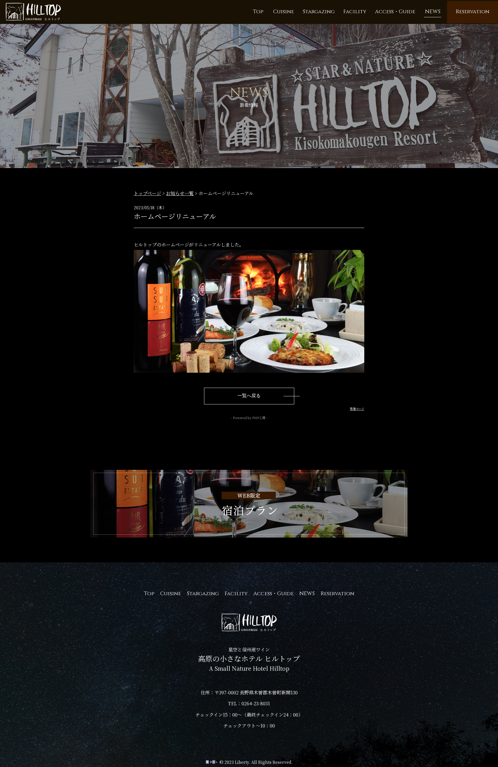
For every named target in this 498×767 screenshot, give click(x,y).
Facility (236, 593)
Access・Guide (273, 593)
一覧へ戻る (249, 396)
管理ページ (357, 408)
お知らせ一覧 (180, 193)
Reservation (337, 593)
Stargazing (203, 593)
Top (149, 593)
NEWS (307, 593)
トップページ (147, 193)
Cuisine (170, 593)
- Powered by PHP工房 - (249, 417)
